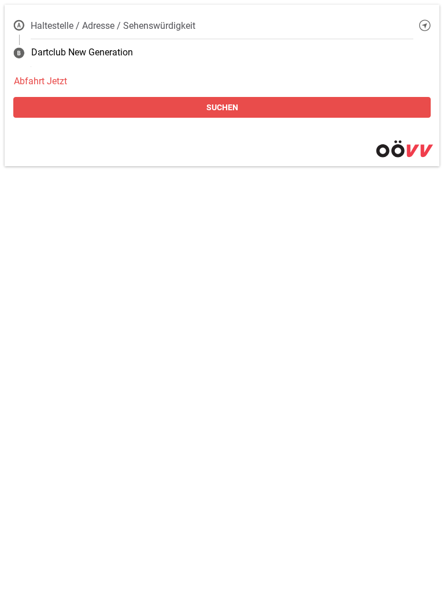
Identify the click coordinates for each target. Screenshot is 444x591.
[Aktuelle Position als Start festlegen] (425, 25)
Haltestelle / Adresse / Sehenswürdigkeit (113, 25)
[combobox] (222, 25)
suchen (222, 107)
